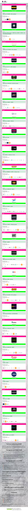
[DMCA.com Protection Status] (9, 509)
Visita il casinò (14, 29)
